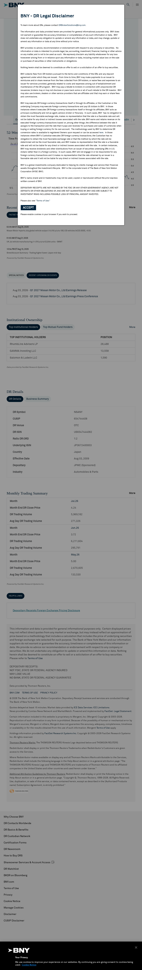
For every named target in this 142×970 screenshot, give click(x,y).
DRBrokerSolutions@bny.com (72, 25)
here (101, 133)
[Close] (136, 947)
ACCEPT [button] (28, 207)
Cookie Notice (29, 965)
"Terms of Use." (43, 201)
